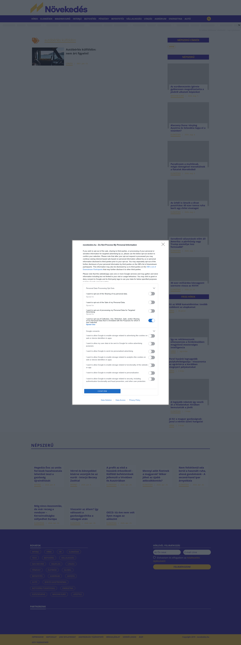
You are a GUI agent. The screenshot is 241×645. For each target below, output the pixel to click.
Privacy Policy (134, 400)
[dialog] (120, 322)
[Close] (164, 245)
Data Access (120, 400)
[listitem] (120, 288)
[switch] (151, 293)
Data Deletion (106, 400)
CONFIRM (102, 391)
